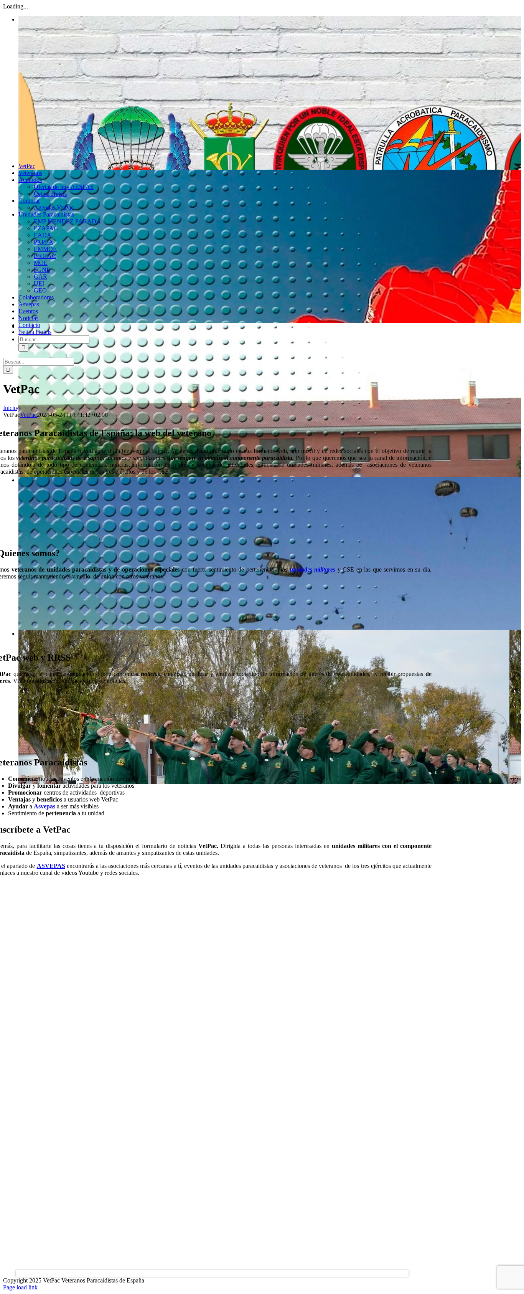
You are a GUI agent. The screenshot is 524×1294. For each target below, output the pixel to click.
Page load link (20, 1287)
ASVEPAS (51, 866)
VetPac (28, 415)
